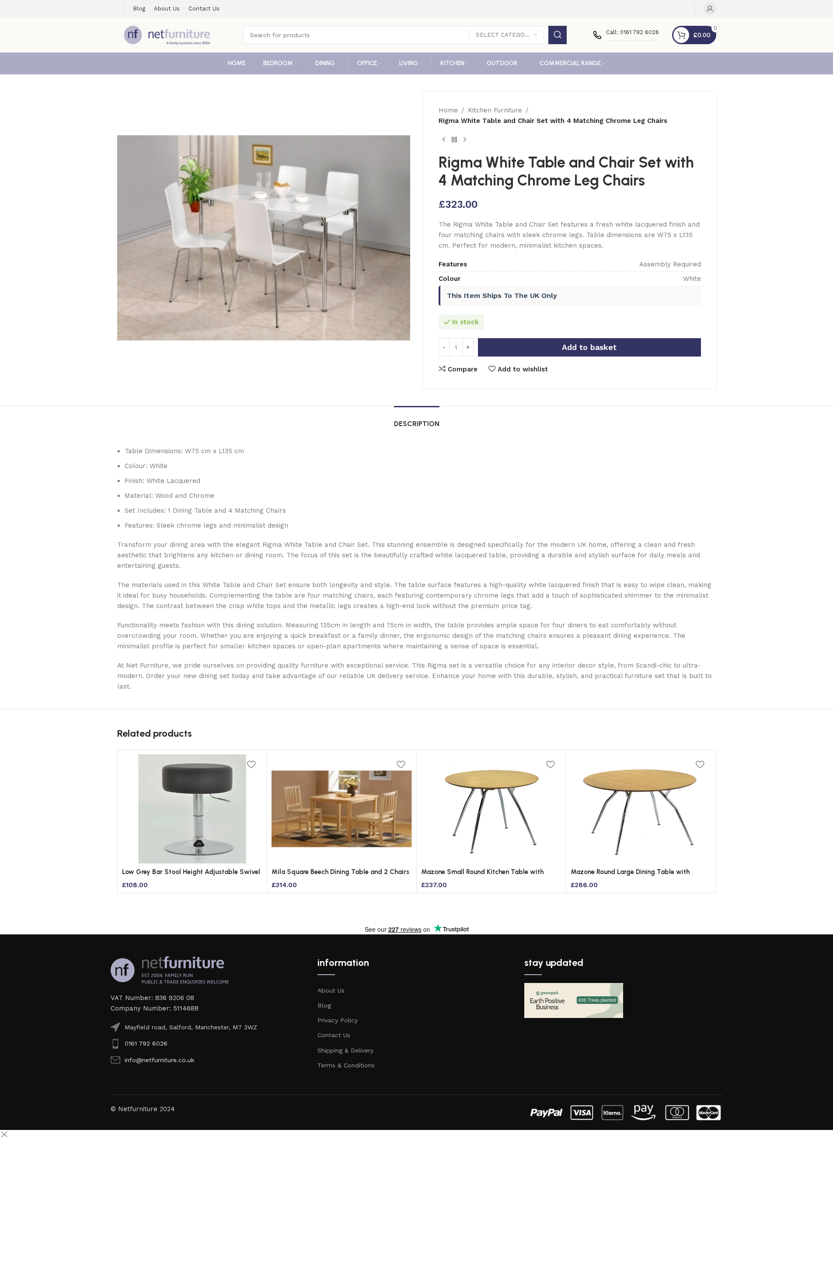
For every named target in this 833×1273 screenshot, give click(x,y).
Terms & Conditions (346, 1065)
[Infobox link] (626, 35)
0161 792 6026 (146, 1043)
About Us (331, 990)
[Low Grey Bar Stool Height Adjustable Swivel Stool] (192, 809)
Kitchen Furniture (495, 110)
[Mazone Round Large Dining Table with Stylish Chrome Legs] (641, 809)
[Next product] (465, 140)
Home (448, 110)
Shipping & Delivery (345, 1050)
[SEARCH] (557, 35)
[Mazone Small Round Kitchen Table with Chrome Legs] (491, 809)
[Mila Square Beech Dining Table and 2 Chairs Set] (342, 809)
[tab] (416, 419)
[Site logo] (167, 34)
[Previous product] (444, 140)
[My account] (710, 8)
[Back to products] (454, 140)
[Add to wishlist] (251, 764)
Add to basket (589, 347)
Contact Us (333, 1035)
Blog (324, 1005)
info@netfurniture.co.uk (159, 1059)
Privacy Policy (337, 1020)
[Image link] (170, 969)
